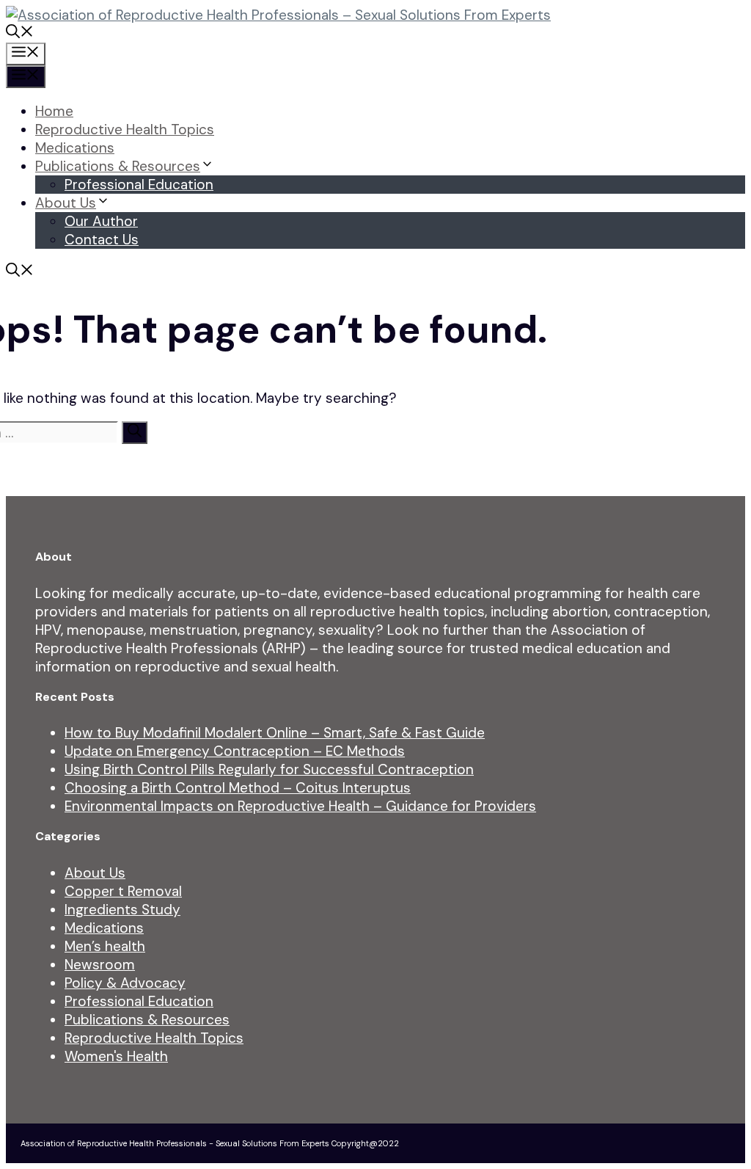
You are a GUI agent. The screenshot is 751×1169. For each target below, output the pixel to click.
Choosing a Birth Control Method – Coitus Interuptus (238, 788)
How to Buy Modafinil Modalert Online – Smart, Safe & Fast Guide (275, 733)
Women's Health (116, 1056)
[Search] (134, 432)
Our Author (101, 221)
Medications (74, 148)
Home (54, 111)
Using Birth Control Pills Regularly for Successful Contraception (269, 769)
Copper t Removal (123, 891)
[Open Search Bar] (20, 33)
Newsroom (100, 964)
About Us (65, 203)
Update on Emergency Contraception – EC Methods (235, 751)
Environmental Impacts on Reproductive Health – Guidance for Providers (300, 806)
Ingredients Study (122, 909)
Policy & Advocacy (125, 983)
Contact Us (102, 239)
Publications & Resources (117, 166)
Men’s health (105, 946)
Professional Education (139, 184)
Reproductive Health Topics (124, 129)
